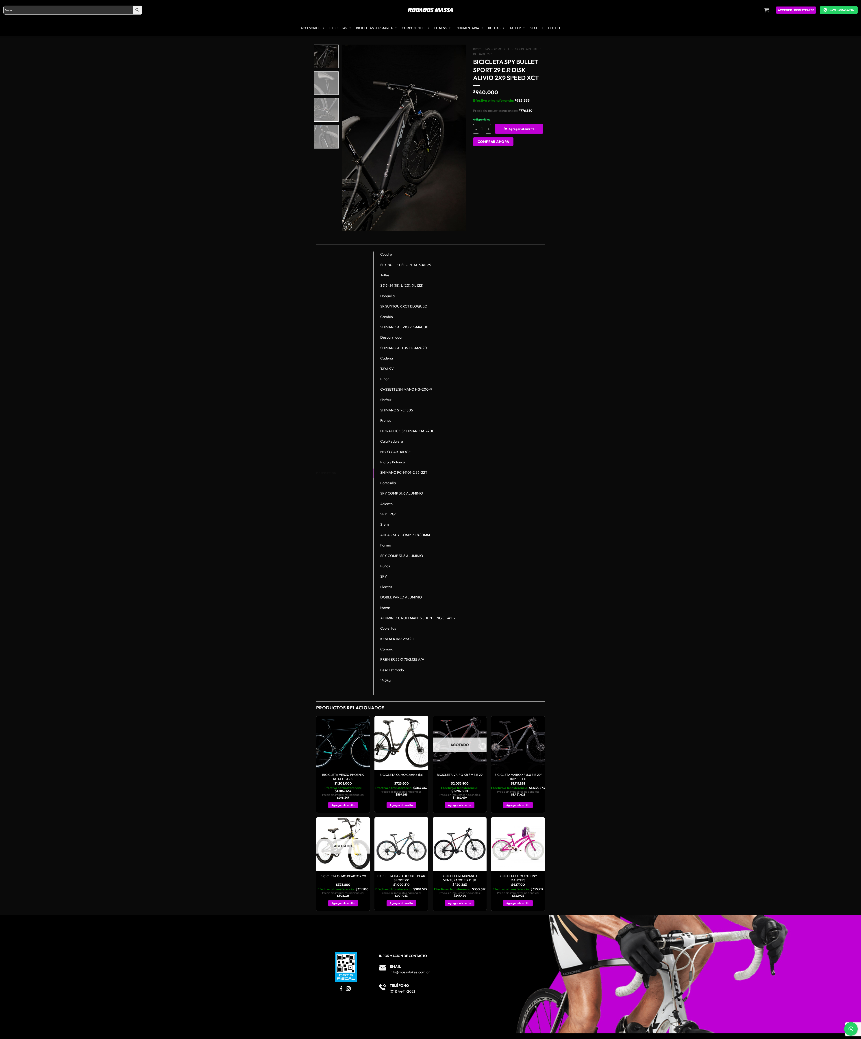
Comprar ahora (493, 141)
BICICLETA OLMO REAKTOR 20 (343, 876)
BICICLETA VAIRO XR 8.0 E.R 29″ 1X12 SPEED (518, 777)
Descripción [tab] (326, 473)
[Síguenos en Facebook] (341, 989)
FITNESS (440, 28)
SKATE (534, 28)
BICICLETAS (338, 28)
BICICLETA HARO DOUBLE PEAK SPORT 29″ (401, 878)
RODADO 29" (482, 54)
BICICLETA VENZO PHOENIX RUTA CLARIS (343, 777)
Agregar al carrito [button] (342, 805)
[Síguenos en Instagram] (348, 989)
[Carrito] (766, 10)
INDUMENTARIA (467, 28)
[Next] (458, 138)
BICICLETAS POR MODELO (492, 49)
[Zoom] (348, 226)
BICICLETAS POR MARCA (374, 28)
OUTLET (554, 28)
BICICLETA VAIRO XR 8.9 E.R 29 (460, 775)
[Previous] (350, 138)
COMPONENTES (413, 28)
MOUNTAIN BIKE (526, 49)
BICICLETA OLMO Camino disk (401, 775)
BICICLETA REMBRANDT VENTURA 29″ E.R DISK (460, 878)
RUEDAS (494, 28)
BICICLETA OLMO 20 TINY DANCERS (518, 878)
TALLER (515, 28)
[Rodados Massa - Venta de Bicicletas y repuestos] (430, 10)
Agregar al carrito (521, 129)
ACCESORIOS (310, 28)
